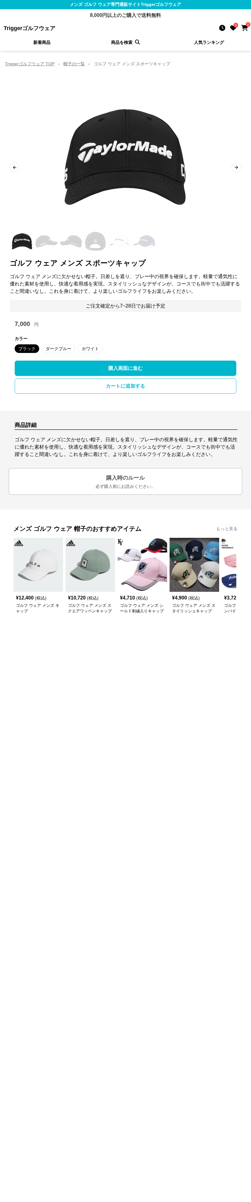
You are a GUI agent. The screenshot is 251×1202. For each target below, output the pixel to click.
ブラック (27, 348)
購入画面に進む (125, 368)
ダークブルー (58, 348)
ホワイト (90, 348)
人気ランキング (209, 42)
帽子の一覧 (74, 63)
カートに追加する (125, 386)
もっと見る (227, 528)
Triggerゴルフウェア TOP (29, 63)
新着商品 (42, 42)
